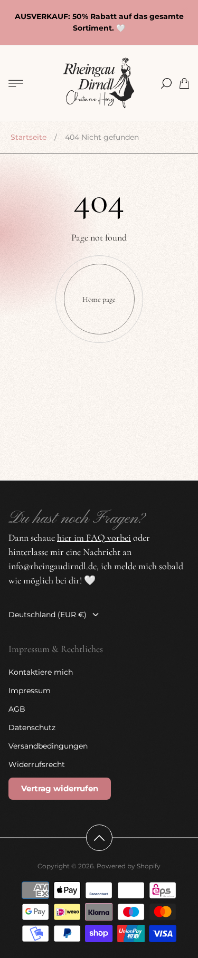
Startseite (28, 137)
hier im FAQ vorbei (94, 537)
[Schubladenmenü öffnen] (15, 83)
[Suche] (166, 83)
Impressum (29, 690)
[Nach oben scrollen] (99, 838)
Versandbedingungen (48, 746)
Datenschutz (31, 727)
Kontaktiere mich (40, 672)
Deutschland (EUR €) (47, 614)
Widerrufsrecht (36, 764)
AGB (16, 709)
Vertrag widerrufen (59, 788)
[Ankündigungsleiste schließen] (184, 10)
